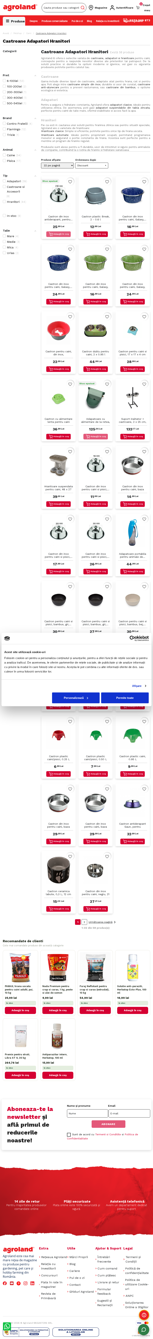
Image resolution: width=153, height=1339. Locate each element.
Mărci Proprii (78, 1257)
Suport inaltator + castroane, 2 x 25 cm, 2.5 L (132, 420)
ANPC (130, 1296)
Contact (75, 1284)
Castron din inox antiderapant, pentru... (58, 218)
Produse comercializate (55, 21)
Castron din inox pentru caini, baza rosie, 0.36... (132, 488)
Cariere (74, 1271)
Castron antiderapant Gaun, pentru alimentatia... (132, 825)
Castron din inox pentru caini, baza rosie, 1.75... (58, 825)
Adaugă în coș (61, 234)
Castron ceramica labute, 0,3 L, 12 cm (58, 893)
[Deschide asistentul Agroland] (143, 1329)
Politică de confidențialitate (137, 1271)
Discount (92, 165)
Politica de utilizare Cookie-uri (137, 1284)
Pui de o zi (77, 21)
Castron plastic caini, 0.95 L (132, 758)
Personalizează (74, 697)
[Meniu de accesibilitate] (144, 1315)
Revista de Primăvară (48, 1296)
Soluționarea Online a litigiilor (137, 1305)
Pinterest (19, 1283)
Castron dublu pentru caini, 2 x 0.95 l (95, 353)
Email (111, 1105)
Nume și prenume (78, 1105)
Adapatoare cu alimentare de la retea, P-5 (95, 420)
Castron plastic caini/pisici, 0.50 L (95, 758)
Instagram (26, 1283)
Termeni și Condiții (133, 1259)
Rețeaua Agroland (54, 1257)
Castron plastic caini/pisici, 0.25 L (58, 758)
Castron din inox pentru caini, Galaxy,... (132, 218)
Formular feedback (104, 1291)
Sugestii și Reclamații (105, 1303)
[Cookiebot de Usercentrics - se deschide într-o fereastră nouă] (132, 638)
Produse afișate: (51, 159)
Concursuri (49, 1275)
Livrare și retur (108, 1282)
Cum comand (107, 1268)
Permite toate (125, 697)
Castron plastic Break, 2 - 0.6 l (96, 218)
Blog (89, 21)
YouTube (12, 1283)
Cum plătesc (107, 1275)
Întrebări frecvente (104, 1259)
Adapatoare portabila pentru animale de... (132, 555)
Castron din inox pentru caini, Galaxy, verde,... (95, 285)
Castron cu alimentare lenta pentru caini (58, 420)
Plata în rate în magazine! (51, 1284)
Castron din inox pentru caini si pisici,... (95, 488)
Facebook (5, 1283)
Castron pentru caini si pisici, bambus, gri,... (58, 623)
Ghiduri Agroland (133, 21)
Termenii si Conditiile (108, 1134)
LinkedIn (33, 1283)
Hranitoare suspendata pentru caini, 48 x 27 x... (58, 488)
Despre (34, 21)
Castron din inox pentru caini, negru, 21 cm (95, 893)
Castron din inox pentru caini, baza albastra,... (95, 825)
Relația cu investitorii (107, 21)
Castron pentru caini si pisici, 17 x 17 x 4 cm (132, 353)
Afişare (137, 685)
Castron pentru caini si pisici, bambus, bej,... (132, 623)
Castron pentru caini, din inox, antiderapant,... (59, 353)
